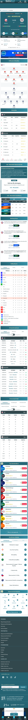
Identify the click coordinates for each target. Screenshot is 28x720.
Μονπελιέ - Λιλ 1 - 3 (16, 47)
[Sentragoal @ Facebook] (3, 677)
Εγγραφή (23, 687)
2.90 (16, 210)
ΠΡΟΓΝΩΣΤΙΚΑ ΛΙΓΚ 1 (5, 10)
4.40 (16, 207)
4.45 (16, 204)
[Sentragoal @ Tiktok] (15, 677)
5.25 (12, 210)
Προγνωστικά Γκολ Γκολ (6, 635)
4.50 (16, 213)
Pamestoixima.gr (9, 487)
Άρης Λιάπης (11, 168)
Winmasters (8, 509)
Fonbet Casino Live (5, 670)
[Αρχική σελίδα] (0, 10)
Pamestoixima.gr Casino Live (7, 668)
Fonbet (7, 495)
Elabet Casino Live (4, 666)
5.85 (20, 207)
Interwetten (8, 516)
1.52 (12, 204)
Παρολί (2, 642)
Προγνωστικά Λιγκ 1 (10, 13)
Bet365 (7, 502)
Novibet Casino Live (5, 663)
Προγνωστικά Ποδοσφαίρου (7, 633)
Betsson (7, 523)
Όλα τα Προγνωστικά (13, 612)
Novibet (7, 473)
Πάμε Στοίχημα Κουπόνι (5, 621)
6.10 (20, 204)
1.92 (20, 210)
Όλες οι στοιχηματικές (13, 532)
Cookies (15, 712)
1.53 (12, 213)
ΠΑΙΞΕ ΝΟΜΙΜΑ (19, 55)
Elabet (7, 480)
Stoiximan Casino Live (5, 661)
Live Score (3, 626)
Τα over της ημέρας (4, 638)
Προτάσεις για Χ (4, 640)
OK (14, 714)
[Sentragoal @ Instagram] (11, 677)
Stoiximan (8, 466)
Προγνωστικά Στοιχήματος (6, 624)
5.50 (20, 213)
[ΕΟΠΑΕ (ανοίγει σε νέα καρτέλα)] (17, 705)
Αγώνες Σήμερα (4, 628)
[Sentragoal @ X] (7, 677)
